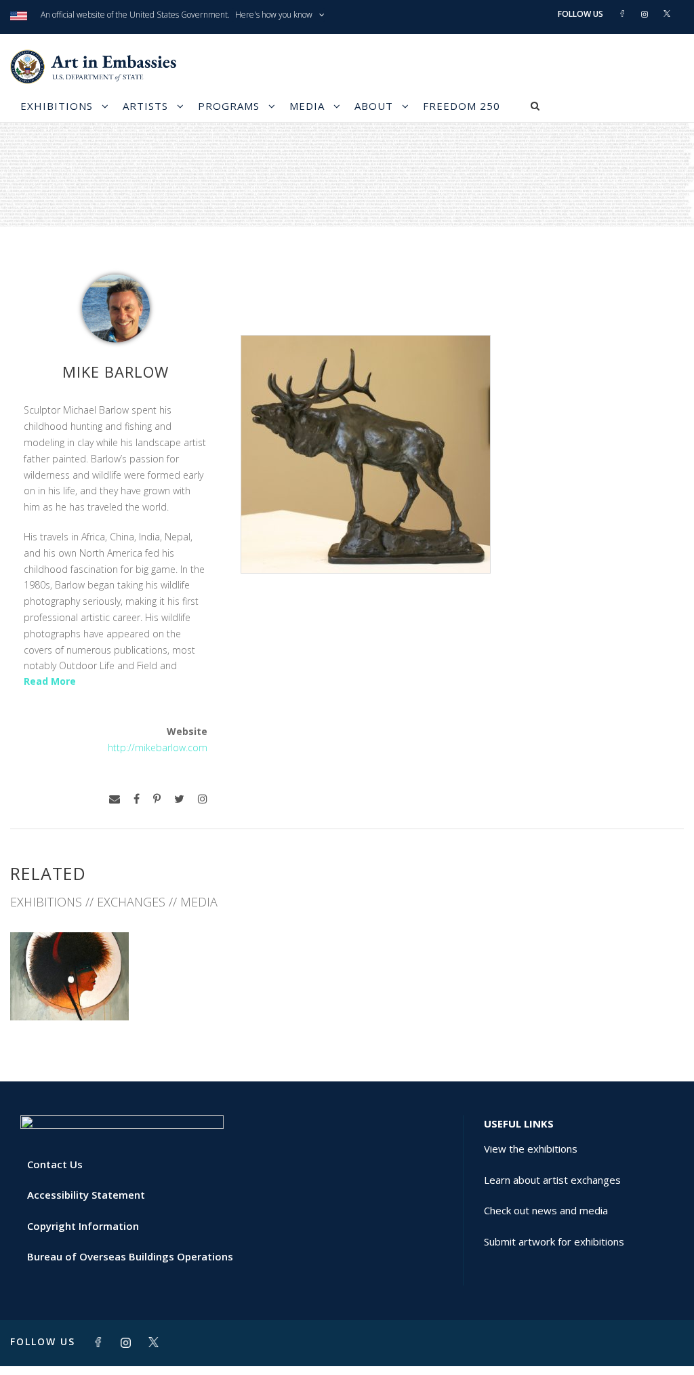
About (373, 106)
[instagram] (202, 799)
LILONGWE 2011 (69, 990)
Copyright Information (83, 1226)
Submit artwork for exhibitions (554, 1241)
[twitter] (179, 799)
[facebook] (137, 799)
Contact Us (55, 1164)
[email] (114, 799)
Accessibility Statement (86, 1194)
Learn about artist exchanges (552, 1180)
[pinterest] (157, 799)
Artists (145, 106)
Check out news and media (546, 1210)
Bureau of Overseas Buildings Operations (130, 1256)
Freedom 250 (461, 106)
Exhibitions (56, 106)
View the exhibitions (530, 1148)
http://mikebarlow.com (157, 747)
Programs (229, 106)
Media (307, 106)
